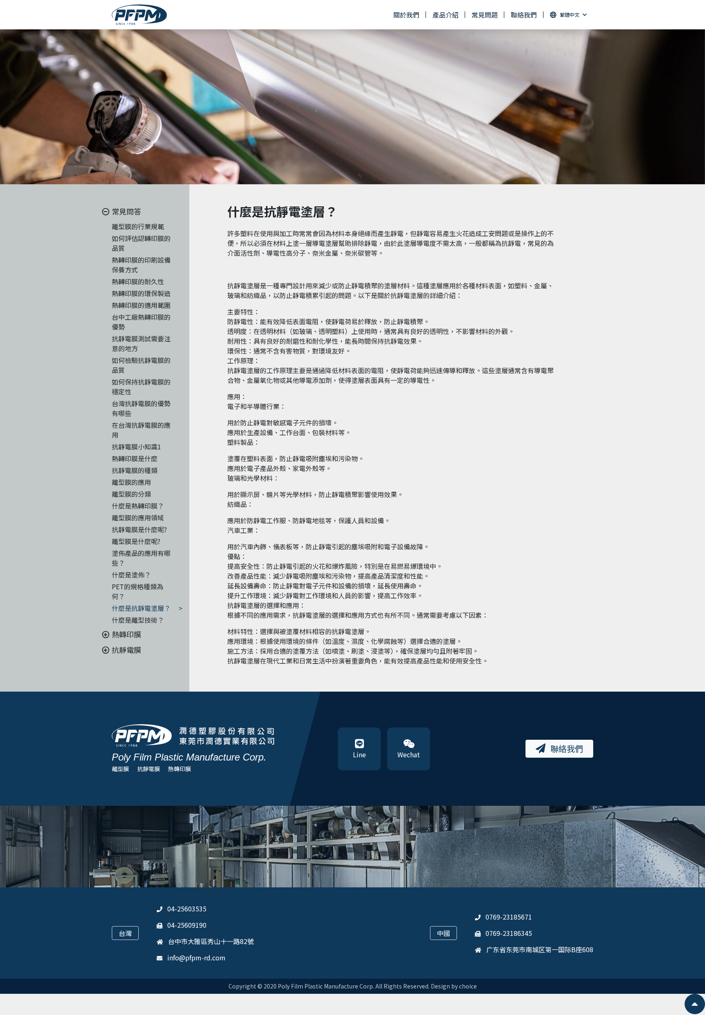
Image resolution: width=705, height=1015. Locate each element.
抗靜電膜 (148, 769)
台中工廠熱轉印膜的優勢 (141, 322)
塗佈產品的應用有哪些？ (141, 558)
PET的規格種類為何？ (137, 591)
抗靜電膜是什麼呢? (139, 529)
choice (468, 986)
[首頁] (139, 14)
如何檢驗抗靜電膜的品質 (141, 365)
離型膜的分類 (131, 494)
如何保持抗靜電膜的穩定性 (141, 386)
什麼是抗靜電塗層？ (141, 608)
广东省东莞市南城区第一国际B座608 (539, 949)
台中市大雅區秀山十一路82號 (211, 941)
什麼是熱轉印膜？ (138, 506)
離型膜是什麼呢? (136, 541)
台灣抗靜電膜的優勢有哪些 (141, 408)
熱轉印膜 (179, 769)
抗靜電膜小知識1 (136, 446)
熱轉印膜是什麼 (134, 458)
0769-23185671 (509, 917)
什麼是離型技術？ (138, 620)
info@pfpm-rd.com (196, 957)
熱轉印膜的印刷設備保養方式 (141, 264)
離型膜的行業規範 (138, 226)
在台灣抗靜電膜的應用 (141, 430)
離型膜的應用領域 (138, 517)
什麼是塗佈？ (131, 574)
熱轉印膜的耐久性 (138, 281)
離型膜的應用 (131, 482)
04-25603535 (186, 908)
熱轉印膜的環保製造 (141, 293)
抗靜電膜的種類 (134, 470)
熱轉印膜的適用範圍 (141, 305)
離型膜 (120, 769)
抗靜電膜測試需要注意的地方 (141, 343)
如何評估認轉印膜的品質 (141, 243)
